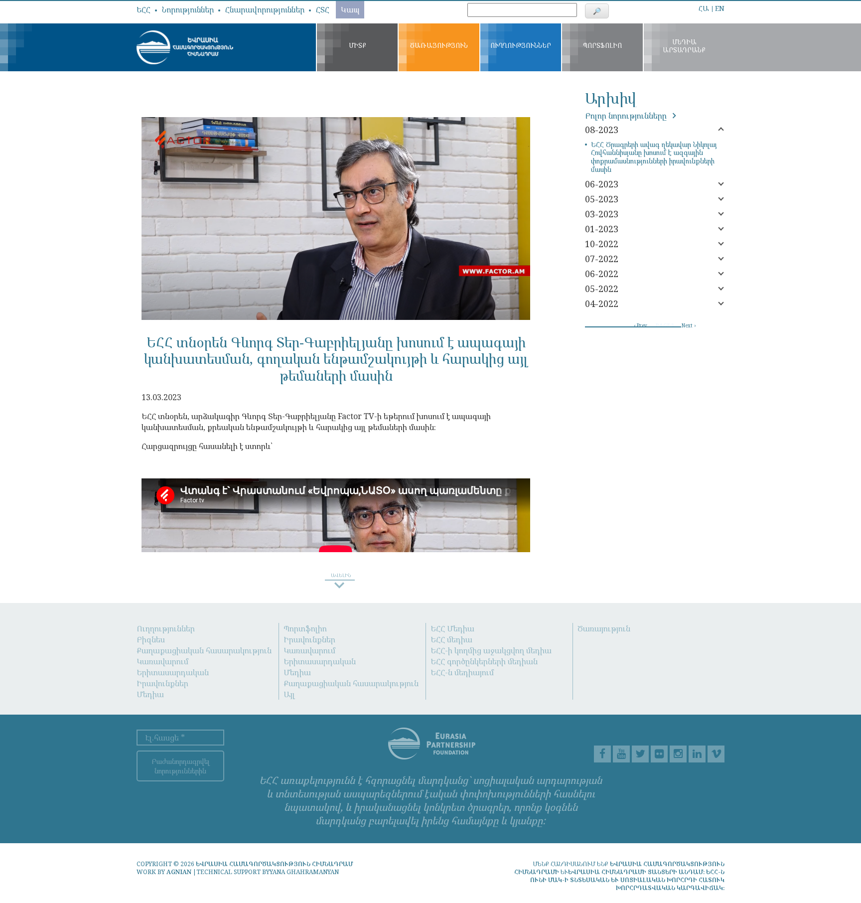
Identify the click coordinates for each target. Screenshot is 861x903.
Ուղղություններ (166, 628)
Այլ (289, 694)
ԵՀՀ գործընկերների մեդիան (484, 661)
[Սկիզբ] (185, 47)
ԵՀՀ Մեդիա (452, 628)
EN (719, 8)
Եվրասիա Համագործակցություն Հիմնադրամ (274, 864)
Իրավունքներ (162, 683)
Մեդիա (150, 694)
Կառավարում (162, 661)
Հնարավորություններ (264, 9)
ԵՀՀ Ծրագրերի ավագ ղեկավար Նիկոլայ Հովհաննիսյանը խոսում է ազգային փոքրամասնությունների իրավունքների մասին (654, 157)
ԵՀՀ (143, 9)
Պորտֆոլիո (305, 628)
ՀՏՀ (322, 9)
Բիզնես (151, 639)
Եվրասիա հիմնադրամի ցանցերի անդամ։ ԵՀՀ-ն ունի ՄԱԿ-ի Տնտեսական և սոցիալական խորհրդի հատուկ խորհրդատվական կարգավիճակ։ (627, 880)
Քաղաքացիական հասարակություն (204, 650)
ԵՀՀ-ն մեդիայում (462, 672)
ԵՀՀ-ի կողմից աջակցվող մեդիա (491, 650)
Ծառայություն (603, 628)
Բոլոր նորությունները (627, 115)
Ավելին (678, 5)
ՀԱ (704, 8)
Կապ (350, 9)
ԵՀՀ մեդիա (451, 639)
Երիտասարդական (173, 672)
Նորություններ (188, 9)
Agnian (178, 872)
